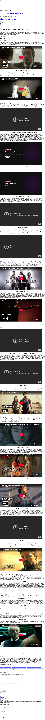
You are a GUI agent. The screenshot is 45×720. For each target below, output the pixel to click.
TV (1, 26)
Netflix (10, 669)
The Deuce (40, 669)
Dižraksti (4, 7)
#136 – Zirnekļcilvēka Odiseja (11, 13)
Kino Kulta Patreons (8, 19)
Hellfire (34, 668)
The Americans (34, 669)
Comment (2, 682)
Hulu (23, 232)
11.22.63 (1, 667)
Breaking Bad (38, 667)
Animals (19, 667)
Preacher (25, 669)
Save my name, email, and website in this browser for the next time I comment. (15, 690)
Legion (4, 669)
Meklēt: (1, 22)
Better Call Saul (33, 667)
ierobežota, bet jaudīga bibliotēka (6, 262)
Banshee (28, 667)
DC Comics (6, 668)
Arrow (25, 667)
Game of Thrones (30, 668)
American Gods (15, 667)
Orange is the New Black (15, 669)
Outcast (22, 669)
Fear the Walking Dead (13, 668)
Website (1, 688)
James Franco (38, 668)
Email (1, 686)
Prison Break (29, 669)
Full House (19, 668)
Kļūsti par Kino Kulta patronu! (3, 698)
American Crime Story (8, 667)
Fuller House (24, 668)
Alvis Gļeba (3, 36)
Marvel (7, 669)
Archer (22, 667)
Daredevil (2, 668)
